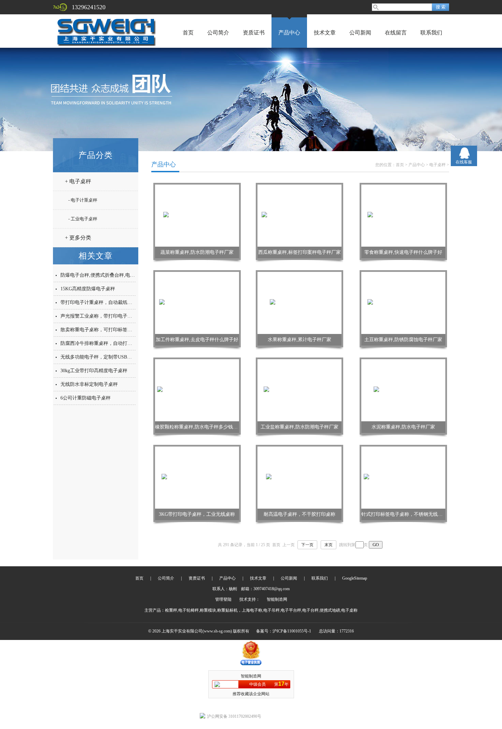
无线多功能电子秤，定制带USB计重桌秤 (103, 357)
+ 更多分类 (78, 237)
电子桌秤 (437, 164)
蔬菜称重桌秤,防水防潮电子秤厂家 (197, 252)
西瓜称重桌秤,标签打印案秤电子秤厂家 (299, 252)
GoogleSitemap (354, 578)
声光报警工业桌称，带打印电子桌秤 (98, 316)
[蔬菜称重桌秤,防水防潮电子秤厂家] (197, 215)
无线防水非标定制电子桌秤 (89, 384)
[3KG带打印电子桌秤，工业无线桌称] (197, 477)
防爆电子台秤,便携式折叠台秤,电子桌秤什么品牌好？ (116, 275)
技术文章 (325, 32)
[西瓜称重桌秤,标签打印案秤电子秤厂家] (300, 215)
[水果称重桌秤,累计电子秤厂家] (300, 302)
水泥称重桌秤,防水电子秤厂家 (403, 426)
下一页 (307, 544)
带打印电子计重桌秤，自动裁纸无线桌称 (103, 302)
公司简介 (218, 32)
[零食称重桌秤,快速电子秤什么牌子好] (403, 215)
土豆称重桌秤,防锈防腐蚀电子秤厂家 (403, 339)
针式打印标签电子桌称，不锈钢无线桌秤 (404, 514)
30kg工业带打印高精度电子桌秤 (93, 370)
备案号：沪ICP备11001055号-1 (283, 631)
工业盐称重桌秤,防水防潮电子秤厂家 (299, 426)
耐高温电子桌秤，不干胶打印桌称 (299, 514)
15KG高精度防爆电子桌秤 (87, 288)
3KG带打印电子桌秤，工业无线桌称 (197, 514)
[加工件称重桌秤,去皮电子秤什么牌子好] (197, 302)
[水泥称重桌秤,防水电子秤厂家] (403, 390)
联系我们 (431, 32)
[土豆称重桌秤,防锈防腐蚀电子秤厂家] (403, 302)
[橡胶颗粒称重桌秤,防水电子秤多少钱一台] (197, 390)
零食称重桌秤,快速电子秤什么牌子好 (403, 252)
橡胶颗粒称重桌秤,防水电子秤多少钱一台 (198, 426)
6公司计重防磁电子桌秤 (85, 397)
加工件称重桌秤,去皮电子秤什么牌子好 (197, 339)
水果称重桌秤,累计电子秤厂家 (299, 339)
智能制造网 (277, 599)
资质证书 (254, 32)
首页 (188, 32)
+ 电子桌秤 (78, 181)
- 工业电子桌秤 (82, 218)
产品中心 (289, 32)
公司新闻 (360, 32)
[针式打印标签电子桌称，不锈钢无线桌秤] (403, 477)
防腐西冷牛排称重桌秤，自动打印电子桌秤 (105, 343)
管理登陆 (223, 599)
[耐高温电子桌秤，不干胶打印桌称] (299, 477)
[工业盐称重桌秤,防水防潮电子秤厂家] (300, 390)
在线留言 (396, 32)
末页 (328, 544)
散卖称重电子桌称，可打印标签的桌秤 (101, 329)
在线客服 (464, 162)
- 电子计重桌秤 (82, 200)
